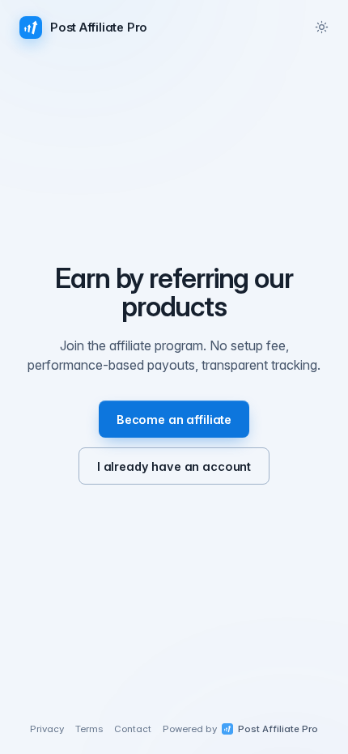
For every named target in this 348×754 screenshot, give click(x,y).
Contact (132, 729)
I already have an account (174, 466)
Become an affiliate (174, 419)
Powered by (240, 729)
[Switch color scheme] (321, 26)
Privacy (47, 729)
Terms (89, 729)
